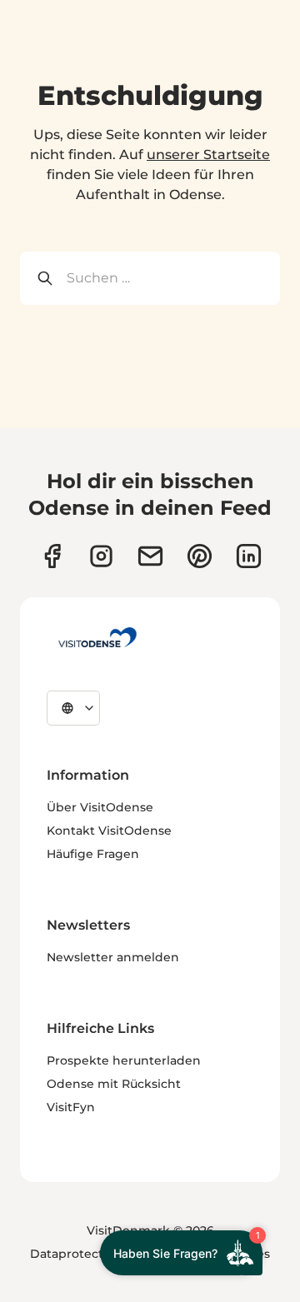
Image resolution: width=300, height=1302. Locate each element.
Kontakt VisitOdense (109, 830)
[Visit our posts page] (248, 556)
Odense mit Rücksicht (114, 1083)
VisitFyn (71, 1107)
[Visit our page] (101, 556)
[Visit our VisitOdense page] (52, 556)
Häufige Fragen (93, 853)
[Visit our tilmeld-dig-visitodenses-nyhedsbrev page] (150, 556)
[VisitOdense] (97, 637)
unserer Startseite (208, 154)
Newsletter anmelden (113, 957)
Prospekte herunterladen (124, 1060)
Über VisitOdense (100, 807)
